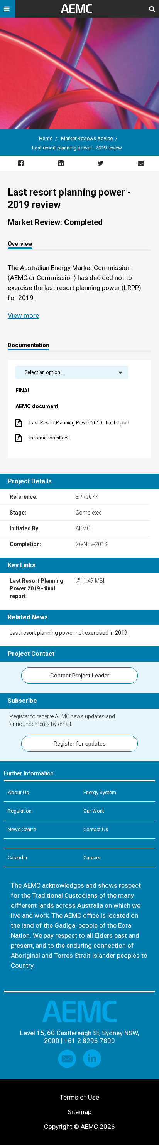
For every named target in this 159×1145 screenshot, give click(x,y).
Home (45, 138)
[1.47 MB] (93, 581)
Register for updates (80, 743)
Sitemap (79, 1112)
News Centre (22, 829)
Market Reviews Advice (87, 138)
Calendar (17, 857)
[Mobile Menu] (7, 9)
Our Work (93, 811)
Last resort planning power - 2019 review (77, 148)
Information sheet (49, 438)
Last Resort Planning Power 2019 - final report (79, 423)
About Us (18, 792)
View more (23, 315)
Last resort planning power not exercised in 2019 (68, 633)
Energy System (99, 792)
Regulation (20, 811)
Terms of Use (79, 1097)
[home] (79, 11)
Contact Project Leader (79, 675)
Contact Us (95, 829)
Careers (91, 857)
